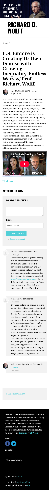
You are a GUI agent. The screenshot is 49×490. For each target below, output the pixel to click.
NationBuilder (23, 482)
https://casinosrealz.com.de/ (23, 279)
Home (5, 43)
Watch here (8, 181)
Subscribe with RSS (16, 394)
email (19, 476)
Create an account (17, 239)
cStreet (30, 485)
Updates (14, 367)
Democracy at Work (28, 433)
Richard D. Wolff (22, 27)
